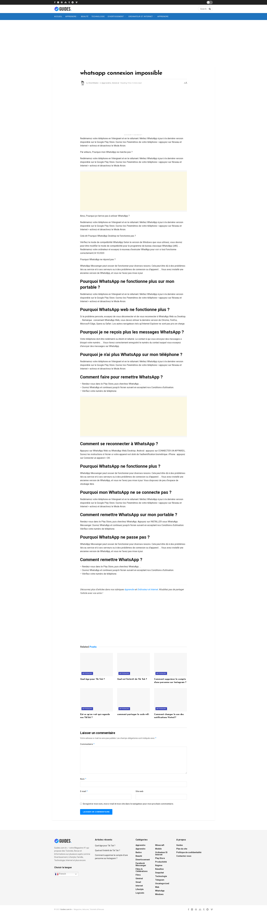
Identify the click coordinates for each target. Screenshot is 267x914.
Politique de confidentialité (188, 852)
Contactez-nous (183, 856)
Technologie (98, 16)
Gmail (138, 882)
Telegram (159, 880)
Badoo (139, 852)
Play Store (160, 858)
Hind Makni (93, 83)
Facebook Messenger (141, 864)
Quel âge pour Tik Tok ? (92, 679)
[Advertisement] (133, 43)
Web (157, 887)
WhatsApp (159, 891)
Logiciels (140, 893)
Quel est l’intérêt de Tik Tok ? (132, 679)
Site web (139, 791)
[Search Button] (209, 8)
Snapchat (159, 873)
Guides (179, 845)
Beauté (84, 16)
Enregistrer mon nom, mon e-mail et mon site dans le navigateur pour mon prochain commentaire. (128, 804)
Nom (83, 779)
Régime (158, 865)
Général (115, 83)
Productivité (161, 862)
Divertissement (116, 16)
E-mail (84, 791)
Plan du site (181, 849)
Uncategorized (162, 883)
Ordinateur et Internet (140, 16)
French (62, 874)
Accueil (58, 16)
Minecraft (159, 845)
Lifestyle (140, 889)
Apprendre (70, 16)
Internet (139, 886)
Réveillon (159, 869)
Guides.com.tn (66, 909)
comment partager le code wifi (133, 714)
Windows (159, 894)
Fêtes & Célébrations (142, 870)
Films (138, 875)
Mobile (158, 849)
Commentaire (87, 744)
